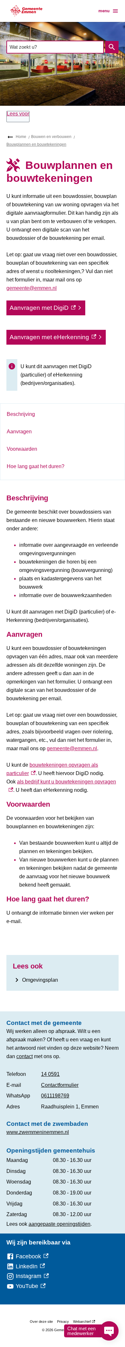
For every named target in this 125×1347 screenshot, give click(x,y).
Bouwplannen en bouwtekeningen (36, 144)
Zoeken (112, 47)
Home (21, 136)
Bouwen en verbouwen (51, 136)
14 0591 (50, 1074)
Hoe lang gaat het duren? (35, 466)
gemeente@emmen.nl (31, 288)
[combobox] (55, 47)
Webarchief (83, 1323)
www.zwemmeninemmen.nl (37, 1132)
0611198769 (55, 1095)
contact (24, 1056)
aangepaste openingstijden (59, 1224)
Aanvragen (19, 431)
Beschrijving (21, 414)
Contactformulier (60, 1085)
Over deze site (41, 1321)
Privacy (63, 1321)
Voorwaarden (22, 449)
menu (104, 10)
